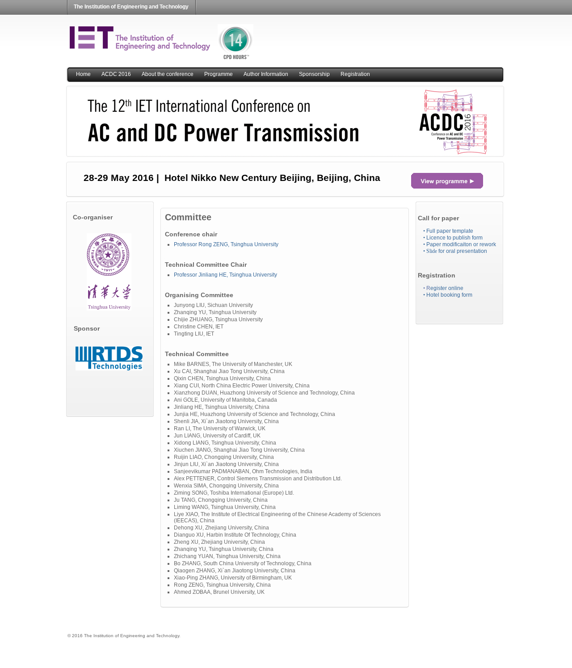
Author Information (266, 74)
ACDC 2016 (116, 74)
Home (83, 74)
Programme (218, 74)
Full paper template (448, 231)
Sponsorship (314, 74)
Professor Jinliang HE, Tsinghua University (226, 275)
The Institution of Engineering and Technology (131, 7)
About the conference (167, 74)
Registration (355, 74)
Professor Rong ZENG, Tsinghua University (226, 244)
